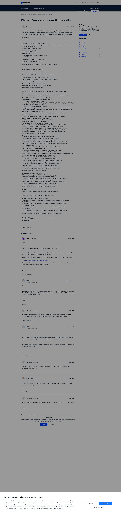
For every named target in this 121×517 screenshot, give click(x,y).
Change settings (98, 507)
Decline (91, 503)
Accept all (105, 503)
